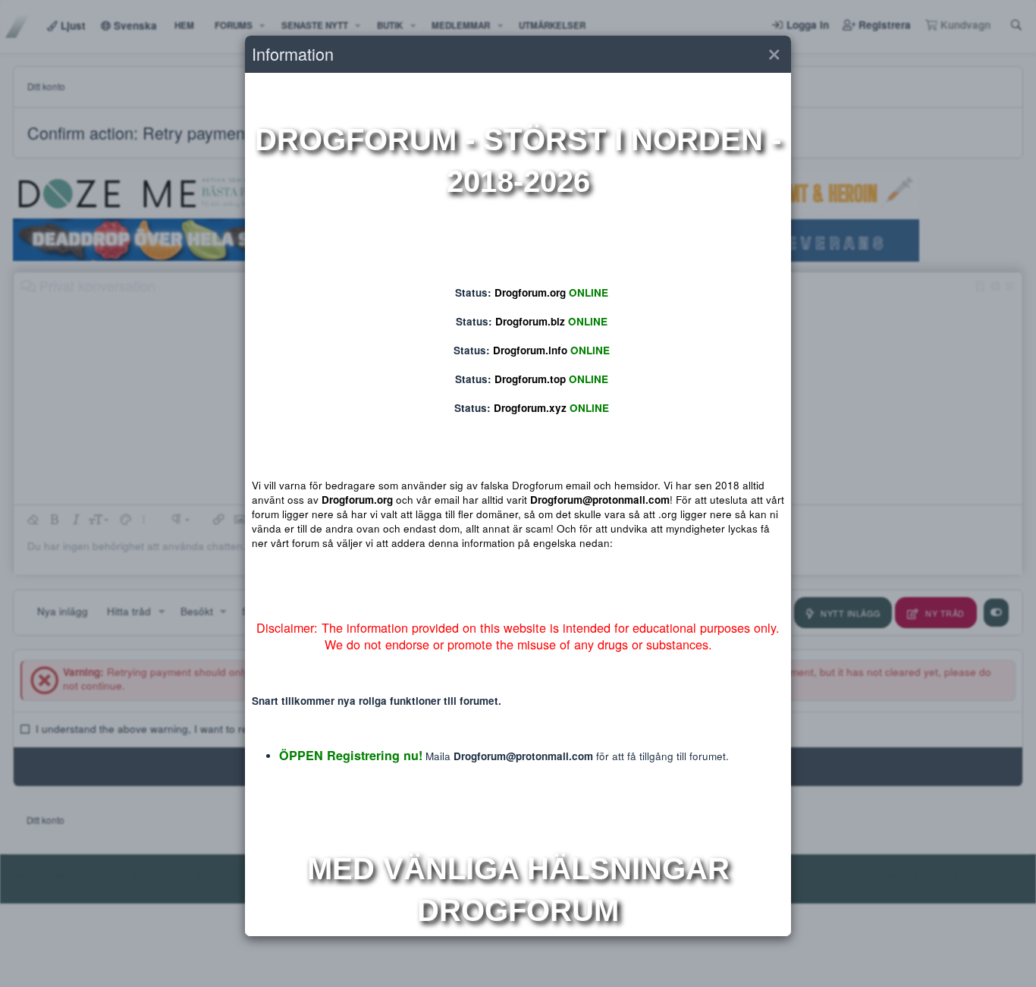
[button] (773, 54)
